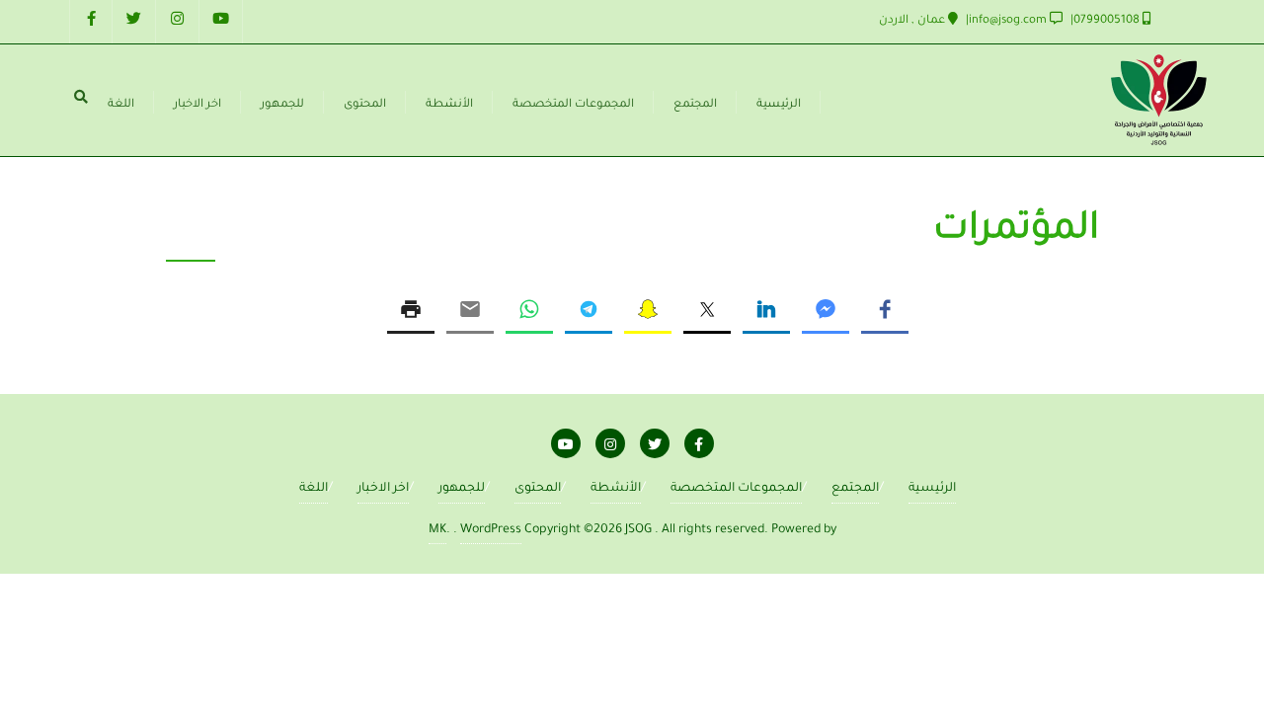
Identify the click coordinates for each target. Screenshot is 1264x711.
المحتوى (537, 489)
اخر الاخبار (383, 489)
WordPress (490, 530)
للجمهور (461, 489)
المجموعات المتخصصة (736, 489)
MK (437, 530)
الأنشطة (616, 489)
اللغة (313, 489)
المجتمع (855, 489)
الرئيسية (932, 489)
